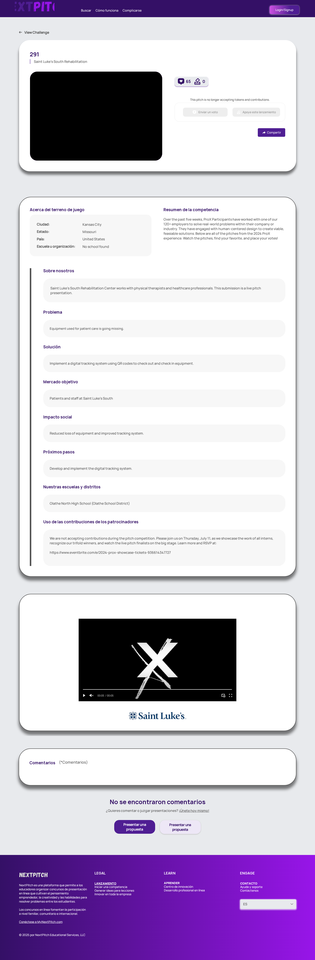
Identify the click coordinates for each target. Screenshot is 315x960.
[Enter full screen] (230, 695)
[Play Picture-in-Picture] (223, 695)
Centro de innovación (178, 887)
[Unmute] (91, 695)
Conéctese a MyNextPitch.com (41, 922)
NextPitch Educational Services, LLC (60, 935)
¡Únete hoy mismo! (194, 810)
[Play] (84, 695)
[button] (105, 883)
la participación (75, 909)
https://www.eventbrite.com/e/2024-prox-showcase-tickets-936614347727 (110, 552)
